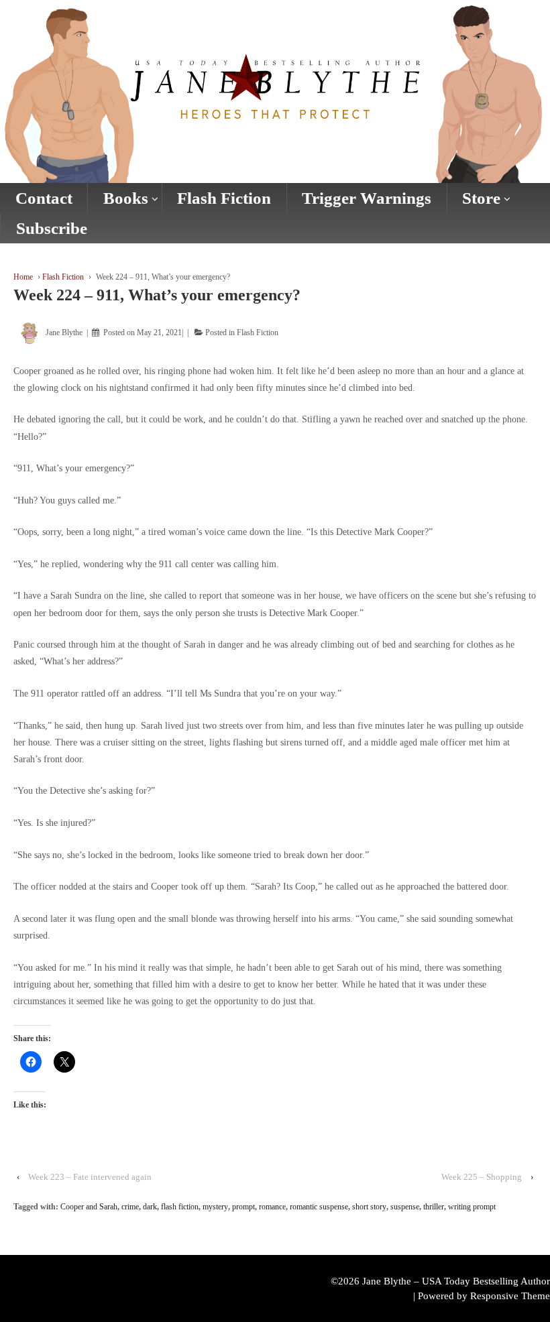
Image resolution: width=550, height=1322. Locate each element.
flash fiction (180, 1206)
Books (125, 198)
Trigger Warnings (366, 198)
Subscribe (51, 228)
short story (369, 1206)
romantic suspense (319, 1206)
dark (150, 1206)
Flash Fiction (224, 198)
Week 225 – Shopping (481, 1177)
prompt (243, 1206)
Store (481, 198)
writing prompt (472, 1206)
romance (272, 1206)
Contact (43, 198)
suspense (404, 1206)
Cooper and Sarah (88, 1206)
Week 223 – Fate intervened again (90, 1177)
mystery (215, 1206)
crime (130, 1206)
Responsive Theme (510, 1295)
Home (23, 277)
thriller (433, 1206)
